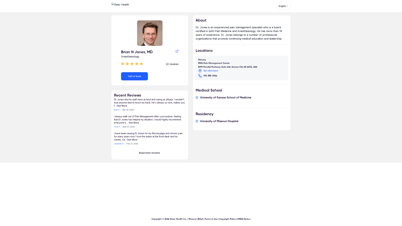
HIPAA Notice (243, 219)
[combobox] (284, 6)
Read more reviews (149, 152)
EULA (200, 219)
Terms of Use (211, 219)
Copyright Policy (227, 219)
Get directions (211, 71)
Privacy (192, 219)
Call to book (134, 76)
